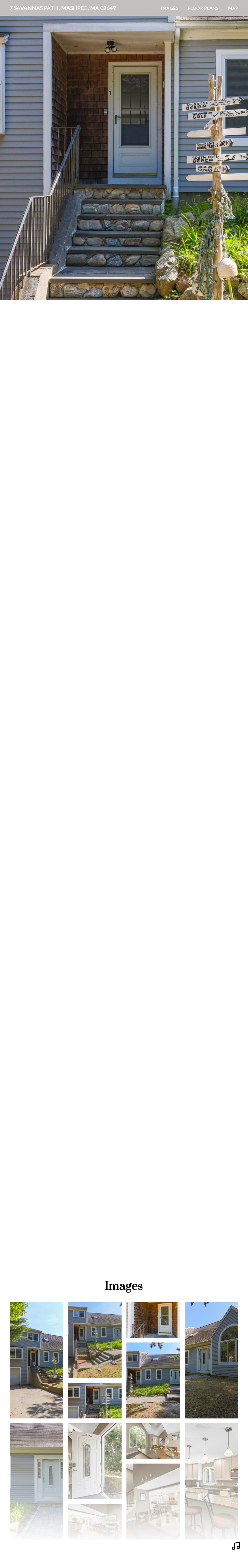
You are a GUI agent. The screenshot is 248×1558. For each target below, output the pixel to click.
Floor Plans (203, 8)
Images (169, 8)
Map (233, 8)
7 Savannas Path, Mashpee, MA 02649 (63, 8)
